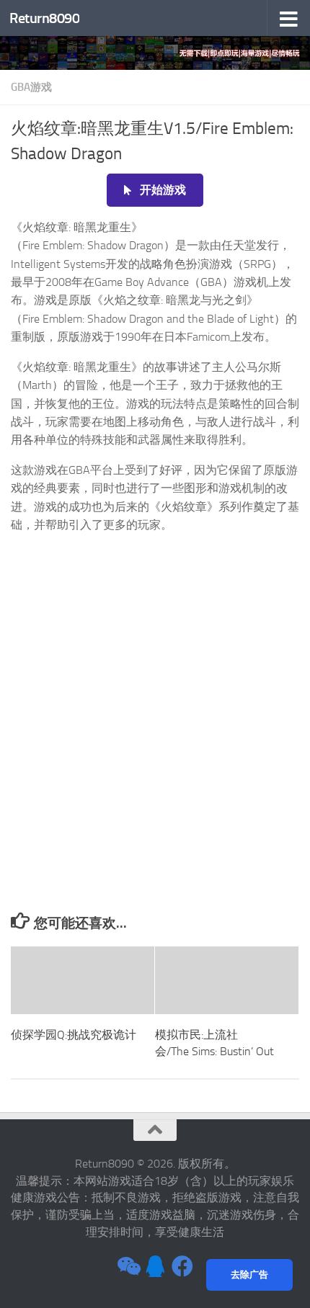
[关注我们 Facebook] (182, 1266)
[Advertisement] (155, 750)
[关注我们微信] (127, 1266)
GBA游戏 (31, 87)
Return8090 (44, 18)
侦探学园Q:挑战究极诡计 (73, 1035)
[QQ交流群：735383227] (155, 1266)
